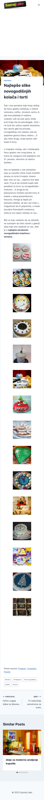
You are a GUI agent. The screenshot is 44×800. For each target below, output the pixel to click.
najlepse (17, 680)
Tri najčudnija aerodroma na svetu (34, 702)
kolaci (8, 680)
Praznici (7, 81)
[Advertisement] (22, 33)
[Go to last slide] (7, 750)
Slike (7, 685)
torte (15, 685)
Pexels (7, 672)
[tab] (17, 772)
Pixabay (22, 668)
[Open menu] (39, 5)
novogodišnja (30, 680)
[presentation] (22, 742)
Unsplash (31, 668)
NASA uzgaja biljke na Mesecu (11, 700)
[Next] (37, 750)
